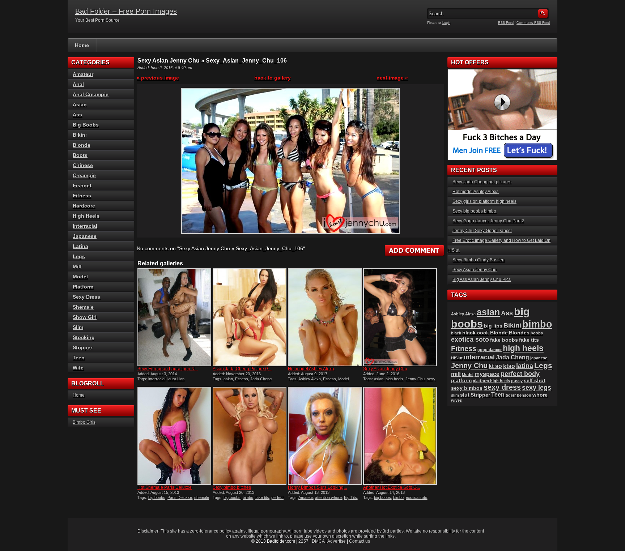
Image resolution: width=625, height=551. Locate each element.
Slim (78, 327)
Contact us (359, 541)
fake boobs (504, 340)
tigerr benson (518, 395)
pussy (517, 381)
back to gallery (272, 78)
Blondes (519, 333)
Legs (79, 256)
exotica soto (416, 497)
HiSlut (457, 358)
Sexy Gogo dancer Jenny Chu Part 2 (488, 220)
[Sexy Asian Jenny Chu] (400, 317)
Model (343, 379)
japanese (538, 358)
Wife (78, 368)
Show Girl (85, 317)
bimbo (248, 497)
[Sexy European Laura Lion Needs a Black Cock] (174, 317)
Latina (80, 246)
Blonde (81, 145)
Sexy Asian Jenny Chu (385, 368)
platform (461, 380)
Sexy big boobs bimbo (474, 211)
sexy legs (536, 387)
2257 (303, 541)
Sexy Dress (86, 297)
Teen (79, 357)
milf (456, 374)
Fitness (241, 379)
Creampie (84, 175)
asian (228, 379)
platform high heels (491, 381)
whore (540, 395)
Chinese (83, 165)
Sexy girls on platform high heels (484, 201)
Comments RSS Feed (533, 23)
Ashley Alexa (309, 379)
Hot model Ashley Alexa (311, 368)
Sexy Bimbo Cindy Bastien (478, 259)
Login (446, 23)
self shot (534, 380)
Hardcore (84, 206)
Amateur (305, 497)
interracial (156, 379)
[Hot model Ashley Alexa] (325, 317)
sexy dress (502, 387)
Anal (78, 84)
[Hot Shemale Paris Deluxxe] (174, 436)
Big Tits (350, 497)
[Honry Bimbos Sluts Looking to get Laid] (325, 436)
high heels (394, 379)
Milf (77, 266)
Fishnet (82, 185)
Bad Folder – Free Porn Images (126, 11)
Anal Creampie (91, 94)
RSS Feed (506, 23)
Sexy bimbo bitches (232, 487)
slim (455, 395)
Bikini (80, 135)
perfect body (520, 373)
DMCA (318, 541)
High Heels (86, 216)
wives (456, 400)
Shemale (83, 307)
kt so (495, 366)
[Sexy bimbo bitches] (249, 436)
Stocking (84, 337)
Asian (80, 104)
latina (524, 366)
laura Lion (175, 379)
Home (82, 45)
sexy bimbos (466, 388)
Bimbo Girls (84, 422)
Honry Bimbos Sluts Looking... (317, 487)
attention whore (328, 497)
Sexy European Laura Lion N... (167, 368)
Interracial (85, 226)
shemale (201, 497)
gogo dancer (489, 349)
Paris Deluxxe (179, 497)
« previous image (158, 78)
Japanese (85, 236)
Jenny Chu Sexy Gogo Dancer (482, 230)
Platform (83, 287)
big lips (493, 326)
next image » (392, 78)
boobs (537, 333)
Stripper (82, 347)
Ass (77, 115)
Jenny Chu (415, 379)
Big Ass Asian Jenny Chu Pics (481, 279)
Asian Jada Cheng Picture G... (242, 368)
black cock (475, 333)
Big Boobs (86, 125)
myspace (487, 374)
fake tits (262, 497)
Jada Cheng (261, 379)
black (456, 333)
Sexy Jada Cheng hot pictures (481, 181)
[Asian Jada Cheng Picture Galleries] (249, 317)
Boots (80, 155)
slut (464, 395)
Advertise (336, 541)
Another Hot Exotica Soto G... (391, 487)
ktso (509, 366)
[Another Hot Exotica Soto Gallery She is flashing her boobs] (400, 436)
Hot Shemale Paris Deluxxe (164, 487)
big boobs (156, 497)
